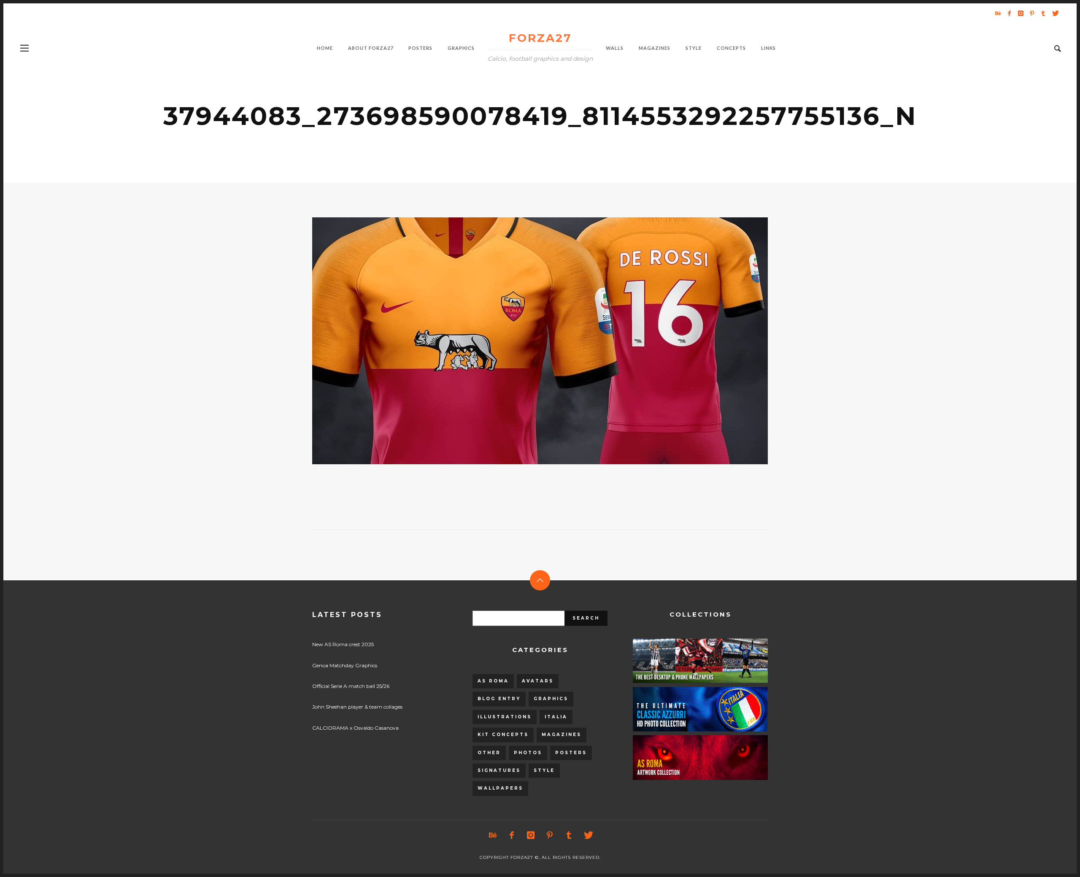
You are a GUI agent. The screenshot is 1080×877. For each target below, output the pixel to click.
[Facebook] (1009, 13)
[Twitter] (1055, 13)
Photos (528, 752)
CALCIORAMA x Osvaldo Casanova (355, 728)
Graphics (551, 698)
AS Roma (493, 681)
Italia (556, 717)
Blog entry (499, 698)
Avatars (538, 681)
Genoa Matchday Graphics (344, 665)
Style (544, 770)
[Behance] (998, 13)
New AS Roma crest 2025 (343, 644)
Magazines (561, 734)
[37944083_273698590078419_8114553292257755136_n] (526, 341)
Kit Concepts (503, 734)
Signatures (499, 770)
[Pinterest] (1032, 13)
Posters (571, 752)
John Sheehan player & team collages (357, 707)
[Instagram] (1020, 13)
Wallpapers (500, 788)
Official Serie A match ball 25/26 (350, 686)
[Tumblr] (1043, 13)
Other (489, 752)
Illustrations (505, 717)
